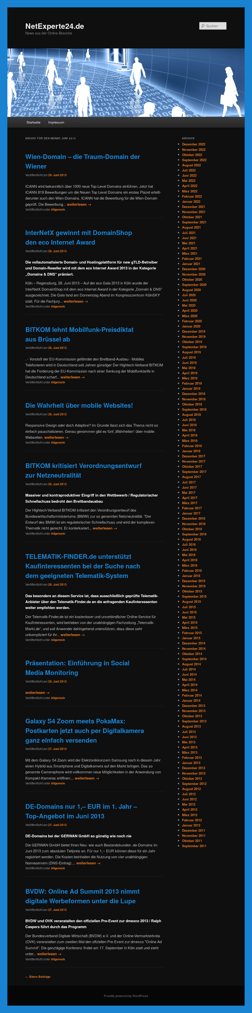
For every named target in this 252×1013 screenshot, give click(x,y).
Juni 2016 (189, 549)
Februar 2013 (192, 757)
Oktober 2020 (192, 279)
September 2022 (194, 159)
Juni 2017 (189, 487)
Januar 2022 (191, 201)
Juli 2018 (189, 419)
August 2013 (191, 726)
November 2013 (193, 710)
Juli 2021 (189, 232)
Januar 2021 (191, 263)
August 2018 (191, 414)
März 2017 (189, 502)
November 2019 (193, 336)
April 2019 (189, 373)
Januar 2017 (191, 513)
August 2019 (191, 352)
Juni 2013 (189, 736)
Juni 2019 (189, 362)
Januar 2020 (191, 326)
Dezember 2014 (193, 643)
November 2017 (193, 461)
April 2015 (189, 622)
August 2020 (191, 289)
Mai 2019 (188, 367)
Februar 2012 (192, 820)
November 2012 (193, 773)
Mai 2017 (188, 492)
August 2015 (191, 601)
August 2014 (191, 664)
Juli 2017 (189, 482)
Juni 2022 (189, 175)
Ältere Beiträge (37, 976)
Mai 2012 (188, 804)
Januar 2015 (191, 638)
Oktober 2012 (192, 778)
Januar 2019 (191, 388)
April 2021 (189, 248)
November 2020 (193, 274)
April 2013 (189, 747)
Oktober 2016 (192, 529)
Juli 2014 (189, 669)
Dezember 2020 (193, 268)
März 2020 (189, 315)
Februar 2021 (192, 258)
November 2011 (193, 835)
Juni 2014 (189, 674)
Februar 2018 (192, 445)
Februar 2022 (192, 196)
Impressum (56, 122)
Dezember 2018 (193, 393)
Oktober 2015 (192, 591)
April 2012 (189, 809)
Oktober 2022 (192, 154)
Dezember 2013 (193, 705)
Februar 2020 (192, 321)
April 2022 (189, 185)
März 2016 (189, 565)
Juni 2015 (189, 612)
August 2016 (191, 539)
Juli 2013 (189, 731)
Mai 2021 (188, 243)
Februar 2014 (192, 695)
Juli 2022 (189, 170)
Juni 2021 (189, 237)
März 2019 (189, 378)
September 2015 (194, 596)
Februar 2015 (192, 632)
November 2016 (193, 523)
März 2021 (189, 253)
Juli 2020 (189, 295)
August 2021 (191, 227)
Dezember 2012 (193, 767)
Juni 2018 (189, 424)
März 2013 (189, 752)
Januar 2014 (191, 700)
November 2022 (193, 149)
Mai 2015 (188, 617)
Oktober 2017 (192, 466)
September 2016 (194, 534)
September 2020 (194, 284)
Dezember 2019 (193, 331)
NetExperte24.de (54, 25)
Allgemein (58, 209)
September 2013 (194, 721)
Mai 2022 (188, 180)
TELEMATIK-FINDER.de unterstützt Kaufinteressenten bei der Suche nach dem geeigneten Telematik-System (82, 566)
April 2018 (189, 435)
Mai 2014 (188, 679)
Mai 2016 (188, 554)
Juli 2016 (189, 544)
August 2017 (191, 476)
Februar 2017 (192, 508)
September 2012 (194, 783)
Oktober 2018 (192, 404)
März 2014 (189, 690)
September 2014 (194, 658)
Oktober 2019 (192, 341)
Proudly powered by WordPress (126, 996)
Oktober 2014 (192, 653)
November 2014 (193, 648)
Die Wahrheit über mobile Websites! (79, 405)
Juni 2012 (189, 799)
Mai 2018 (188, 430)
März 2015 (189, 627)
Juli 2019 (189, 357)
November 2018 (193, 399)
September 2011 (194, 845)
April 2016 (189, 560)
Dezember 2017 (193, 456)
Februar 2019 (192, 383)
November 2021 (193, 211)
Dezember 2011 (193, 830)
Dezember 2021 (193, 206)
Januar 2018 (191, 451)
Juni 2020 (189, 300)
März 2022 (189, 191)
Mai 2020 (188, 305)
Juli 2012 (189, 794)
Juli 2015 (189, 607)
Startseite (33, 122)
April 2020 (189, 310)
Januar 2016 (191, 575)
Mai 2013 (188, 742)
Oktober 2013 (192, 716)
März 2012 (189, 814)
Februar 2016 (192, 570)
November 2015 (193, 586)
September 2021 (194, 222)
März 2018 (189, 440)
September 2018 (194, 409)
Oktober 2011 (192, 840)
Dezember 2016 (193, 518)
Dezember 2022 (193, 144)
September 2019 (194, 346)
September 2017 (194, 471)
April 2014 (189, 684)
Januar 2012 (191, 825)
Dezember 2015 (193, 580)
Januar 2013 (191, 762)
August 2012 (191, 788)
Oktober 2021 (192, 217)
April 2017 (189, 497)
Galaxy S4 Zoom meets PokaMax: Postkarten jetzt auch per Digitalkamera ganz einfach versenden (84, 730)
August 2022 (191, 165)
